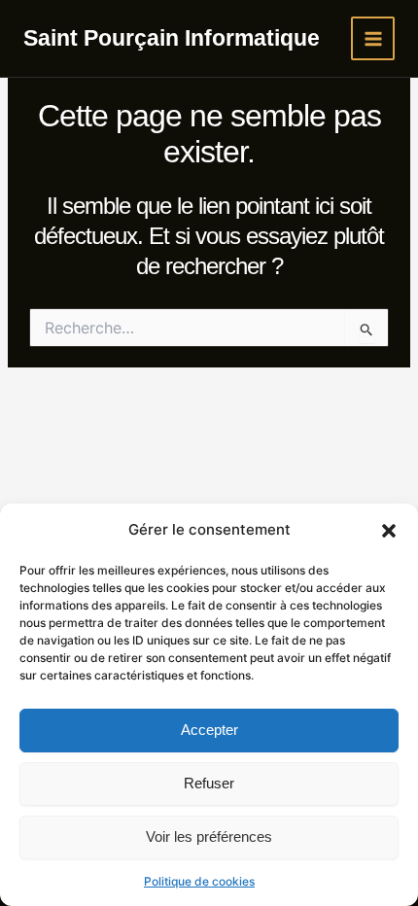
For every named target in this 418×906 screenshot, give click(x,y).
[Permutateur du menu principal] (373, 38)
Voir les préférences (209, 836)
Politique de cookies (199, 881)
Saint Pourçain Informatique (171, 38)
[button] (389, 530)
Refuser (209, 783)
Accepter (209, 729)
